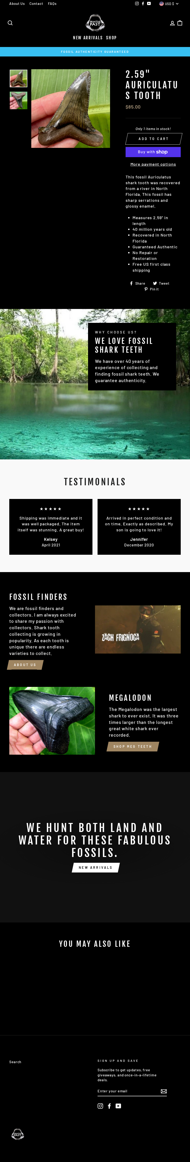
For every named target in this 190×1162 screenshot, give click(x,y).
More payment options (153, 164)
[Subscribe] (164, 1091)
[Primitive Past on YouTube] (118, 1106)
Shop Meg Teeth (133, 746)
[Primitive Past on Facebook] (109, 1106)
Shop (111, 37)
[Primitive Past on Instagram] (100, 1106)
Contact (36, 3)
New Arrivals (88, 37)
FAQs (52, 3)
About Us (17, 3)
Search (15, 1062)
